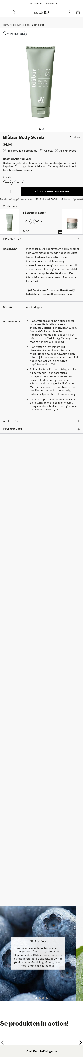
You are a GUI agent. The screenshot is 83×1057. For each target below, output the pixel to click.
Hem (5, 24)
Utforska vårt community (43, 3)
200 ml (19, 182)
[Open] (5, 12)
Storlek (7, 177)
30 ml (8, 182)
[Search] (13, 12)
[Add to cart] (60, 232)
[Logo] (41, 12)
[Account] (69, 12)
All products (16, 24)
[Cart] (78, 12)
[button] (41, 1051)
